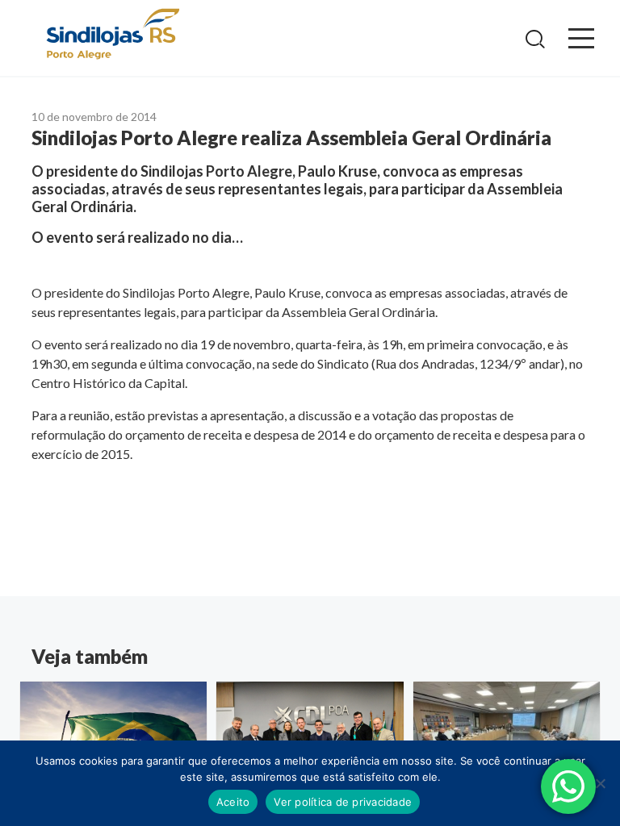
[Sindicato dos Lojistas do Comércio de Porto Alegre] (112, 35)
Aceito (233, 801)
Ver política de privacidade (343, 801)
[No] (600, 783)
